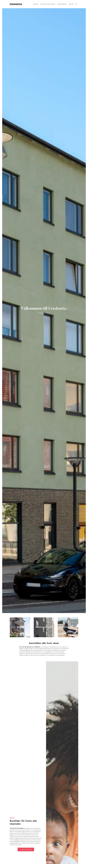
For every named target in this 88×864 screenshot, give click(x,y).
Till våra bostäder (26, 849)
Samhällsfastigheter (47, 4)
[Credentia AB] (16, 4)
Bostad (35, 4)
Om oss (71, 4)
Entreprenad (62, 4)
